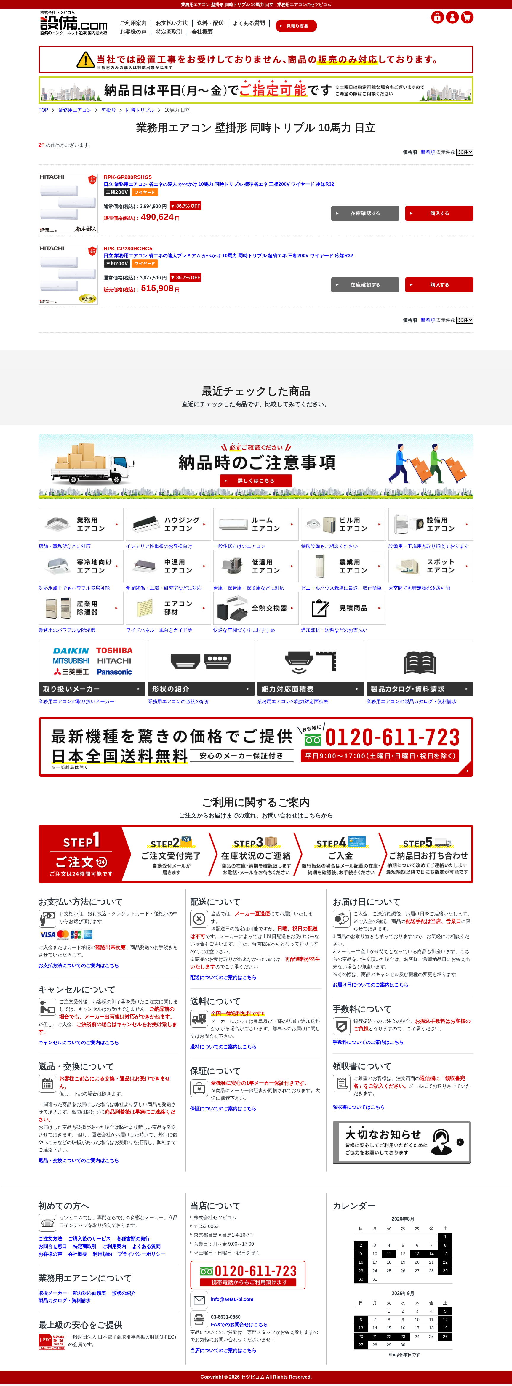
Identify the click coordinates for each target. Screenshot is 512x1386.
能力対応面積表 (89, 1293)
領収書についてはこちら (359, 1107)
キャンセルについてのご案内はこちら (79, 1042)
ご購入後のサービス (89, 1238)
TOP (43, 110)
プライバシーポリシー (141, 1254)
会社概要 (202, 32)
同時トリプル (140, 110)
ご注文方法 (50, 1238)
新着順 (428, 152)
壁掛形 (109, 110)
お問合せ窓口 (53, 1246)
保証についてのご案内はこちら (223, 1108)
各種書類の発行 (133, 1238)
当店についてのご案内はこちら (223, 1350)
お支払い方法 (172, 23)
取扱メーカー (53, 1293)
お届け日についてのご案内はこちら (371, 984)
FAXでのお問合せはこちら (239, 1324)
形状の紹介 (124, 1293)
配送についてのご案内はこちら (223, 977)
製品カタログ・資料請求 (65, 1300)
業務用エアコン (75, 110)
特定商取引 (169, 32)
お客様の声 (133, 32)
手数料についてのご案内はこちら (368, 1042)
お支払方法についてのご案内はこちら (79, 965)
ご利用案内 (133, 23)
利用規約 (102, 1254)
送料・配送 (210, 23)
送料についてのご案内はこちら (223, 1046)
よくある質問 (249, 23)
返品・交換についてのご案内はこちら (79, 1160)
